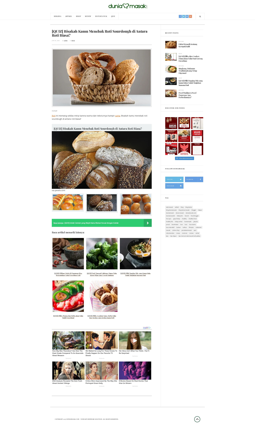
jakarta (195, 221)
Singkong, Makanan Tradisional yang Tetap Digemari (188, 70)
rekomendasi (170, 233)
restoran (184, 233)
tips (167, 236)
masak (168, 230)
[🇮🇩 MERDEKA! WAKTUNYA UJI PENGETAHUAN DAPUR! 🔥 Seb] (197, 123)
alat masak (169, 207)
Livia (65, 40)
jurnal (168, 224)
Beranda (57, 16)
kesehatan (175, 224)
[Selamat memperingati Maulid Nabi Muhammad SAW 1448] (171, 123)
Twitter (170, 179)
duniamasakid (170, 216)
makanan (199, 227)
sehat (197, 233)
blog (182, 207)
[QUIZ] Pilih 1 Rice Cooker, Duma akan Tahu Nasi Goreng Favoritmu (191, 58)
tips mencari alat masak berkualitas (189, 236)
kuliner (179, 227)
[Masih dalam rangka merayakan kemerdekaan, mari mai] (197, 136)
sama (117, 115)
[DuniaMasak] (127, 6)
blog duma (188, 207)
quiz (195, 230)
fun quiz (168, 219)
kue (181, 224)
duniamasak (170, 213)
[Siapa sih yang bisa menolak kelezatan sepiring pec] (184, 136)
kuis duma (192, 224)
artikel (177, 207)
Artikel (68, 16)
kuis (186, 224)
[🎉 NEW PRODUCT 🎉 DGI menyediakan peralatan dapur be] (171, 149)
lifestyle (191, 227)
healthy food (193, 219)
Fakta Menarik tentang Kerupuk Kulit (188, 45)
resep (178, 233)
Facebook (189, 179)
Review (88, 16)
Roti (53, 115)
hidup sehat (178, 221)
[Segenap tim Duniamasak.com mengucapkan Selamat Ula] (184, 149)
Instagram (170, 186)
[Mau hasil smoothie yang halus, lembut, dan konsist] (171, 136)
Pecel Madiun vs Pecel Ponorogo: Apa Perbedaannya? (187, 95)
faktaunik (180, 216)
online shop (175, 230)
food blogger (195, 216)
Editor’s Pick (101, 16)
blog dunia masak (184, 210)
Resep (78, 16)
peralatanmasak (187, 230)
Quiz (113, 16)
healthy (184, 219)
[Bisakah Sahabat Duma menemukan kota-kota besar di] (197, 149)
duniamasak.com (191, 213)
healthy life (169, 221)
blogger (194, 210)
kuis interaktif (170, 227)
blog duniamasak (171, 210)
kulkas (185, 227)
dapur (200, 210)
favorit (187, 216)
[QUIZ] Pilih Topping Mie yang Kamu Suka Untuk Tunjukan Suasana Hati (191, 83)
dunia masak (180, 213)
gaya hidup (176, 219)
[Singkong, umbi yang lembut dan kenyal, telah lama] (184, 123)
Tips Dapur (173, 236)
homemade (187, 221)
